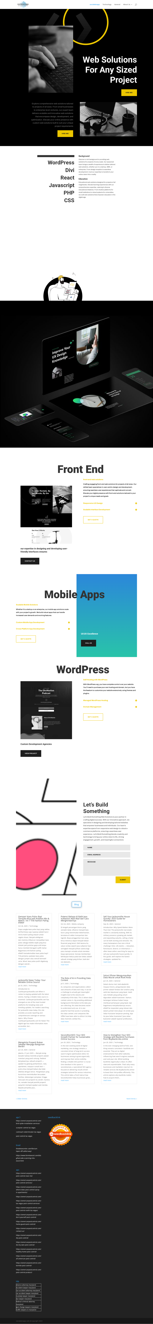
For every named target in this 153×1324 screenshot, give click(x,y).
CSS (69, 200)
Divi (69, 170)
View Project (31, 753)
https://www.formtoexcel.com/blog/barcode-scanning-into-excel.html (28, 1158)
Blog (76, 904)
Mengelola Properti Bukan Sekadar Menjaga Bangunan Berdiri (31, 1044)
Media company (78, 924)
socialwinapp (95, 4)
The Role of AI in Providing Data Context (76, 979)
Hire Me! (129, 92)
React (67, 177)
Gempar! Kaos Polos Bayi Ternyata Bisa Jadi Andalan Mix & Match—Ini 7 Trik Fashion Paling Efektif (33, 919)
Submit (123, 880)
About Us (126, 4)
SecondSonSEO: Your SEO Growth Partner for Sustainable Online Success (75, 1037)
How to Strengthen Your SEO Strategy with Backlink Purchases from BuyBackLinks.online (118, 1037)
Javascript (61, 185)
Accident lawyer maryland (26, 1288)
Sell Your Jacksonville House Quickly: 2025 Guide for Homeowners (116, 918)
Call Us (88, 643)
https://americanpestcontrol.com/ (28, 1197)
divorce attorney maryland (26, 1285)
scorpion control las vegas (26, 1128)
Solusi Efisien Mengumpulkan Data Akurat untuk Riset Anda (117, 976)
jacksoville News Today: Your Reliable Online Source (32, 981)
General (117, 4)
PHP (69, 193)
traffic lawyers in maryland (26, 1310)
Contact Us (30, 561)
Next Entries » (132, 1099)
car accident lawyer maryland (27, 1293)
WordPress (61, 162)
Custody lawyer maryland (25, 1296)
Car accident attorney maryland (28, 1290)
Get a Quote (93, 520)
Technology (107, 4)
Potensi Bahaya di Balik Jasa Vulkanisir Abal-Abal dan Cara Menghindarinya (75, 918)
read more (22, 967)
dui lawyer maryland (24, 1299)
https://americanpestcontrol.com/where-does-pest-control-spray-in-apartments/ (28, 1189)
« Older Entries (21, 1099)
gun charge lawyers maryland (27, 1307)
